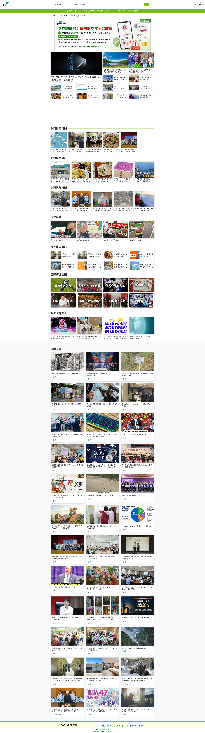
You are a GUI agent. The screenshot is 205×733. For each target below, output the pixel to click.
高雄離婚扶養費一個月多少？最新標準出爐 (135, 618)
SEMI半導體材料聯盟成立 (130, 495)
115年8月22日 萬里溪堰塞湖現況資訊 (134, 648)
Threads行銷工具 (118, 11)
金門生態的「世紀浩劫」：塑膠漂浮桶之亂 (100, 495)
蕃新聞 (70, 11)
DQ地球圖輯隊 (89, 11)
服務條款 (117, 726)
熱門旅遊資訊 (59, 158)
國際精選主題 (59, 274)
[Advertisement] (99, 114)
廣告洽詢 (141, 726)
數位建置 (133, 726)
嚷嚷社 (100, 11)
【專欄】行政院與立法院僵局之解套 (63, 587)
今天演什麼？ (59, 313)
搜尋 (107, 11)
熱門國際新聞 (59, 187)
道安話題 (56, 217)
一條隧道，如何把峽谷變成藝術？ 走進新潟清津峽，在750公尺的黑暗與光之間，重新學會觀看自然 (67, 680)
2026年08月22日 (56, 16)
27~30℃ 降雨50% (77, 15)
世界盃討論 (133, 11)
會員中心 (110, 726)
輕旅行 (78, 11)
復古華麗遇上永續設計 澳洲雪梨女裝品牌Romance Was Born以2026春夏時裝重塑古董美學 (102, 619)
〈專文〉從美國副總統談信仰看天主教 (134, 434)
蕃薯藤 (8, 4)
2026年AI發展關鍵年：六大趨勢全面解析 (65, 373)
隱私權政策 (125, 726)
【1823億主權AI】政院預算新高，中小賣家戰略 (137, 526)
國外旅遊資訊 (59, 246)
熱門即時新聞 (59, 128)
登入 (196, 4)
